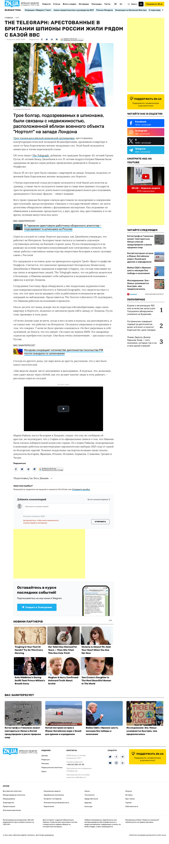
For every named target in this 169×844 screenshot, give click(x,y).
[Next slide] (162, 10)
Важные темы (13, 10)
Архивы (44, 756)
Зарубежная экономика (54, 795)
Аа (141, 4)
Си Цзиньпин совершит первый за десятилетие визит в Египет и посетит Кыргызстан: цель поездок (141, 325)
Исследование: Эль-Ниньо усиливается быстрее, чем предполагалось (138, 284)
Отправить (100, 522)
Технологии (89, 795)
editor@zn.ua (80, 777)
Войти (134, 4)
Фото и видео (69, 4)
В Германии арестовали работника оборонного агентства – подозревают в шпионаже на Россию (63, 227)
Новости (46, 4)
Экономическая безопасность (56, 803)
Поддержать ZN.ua (154, 4)
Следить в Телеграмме (38, 607)
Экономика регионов (12, 810)
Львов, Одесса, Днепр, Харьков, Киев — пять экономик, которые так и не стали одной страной (142, 341)
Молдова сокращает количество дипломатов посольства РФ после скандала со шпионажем (63, 351)
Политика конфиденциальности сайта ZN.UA (147, 835)
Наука (87, 791)
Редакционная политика (51, 767)
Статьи (56, 4)
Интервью (84, 4)
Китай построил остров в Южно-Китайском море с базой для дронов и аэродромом (140, 257)
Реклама (45, 764)
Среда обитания (91, 799)
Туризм (128, 803)
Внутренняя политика (12, 791)
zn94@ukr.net (71, 771)
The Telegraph (40, 155)
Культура (88, 806)
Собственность (131, 806)
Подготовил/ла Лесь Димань (31, 478)
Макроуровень (9, 799)
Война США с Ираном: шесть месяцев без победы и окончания (139, 270)
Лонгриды (96, 4)
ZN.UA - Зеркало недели (146, 188)
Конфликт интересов (52, 799)
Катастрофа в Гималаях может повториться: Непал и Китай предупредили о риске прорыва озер (140, 242)
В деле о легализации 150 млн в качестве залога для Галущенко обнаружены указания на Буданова (141, 309)
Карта (43, 771)
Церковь (88, 803)
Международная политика (14, 795)
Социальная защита (52, 791)
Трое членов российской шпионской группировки (44, 138)
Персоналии (49, 806)
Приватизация (9, 806)
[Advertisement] (49, 553)
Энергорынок (8, 803)
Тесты (107, 4)
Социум (128, 791)
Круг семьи (130, 799)
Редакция (45, 760)
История (129, 795)
